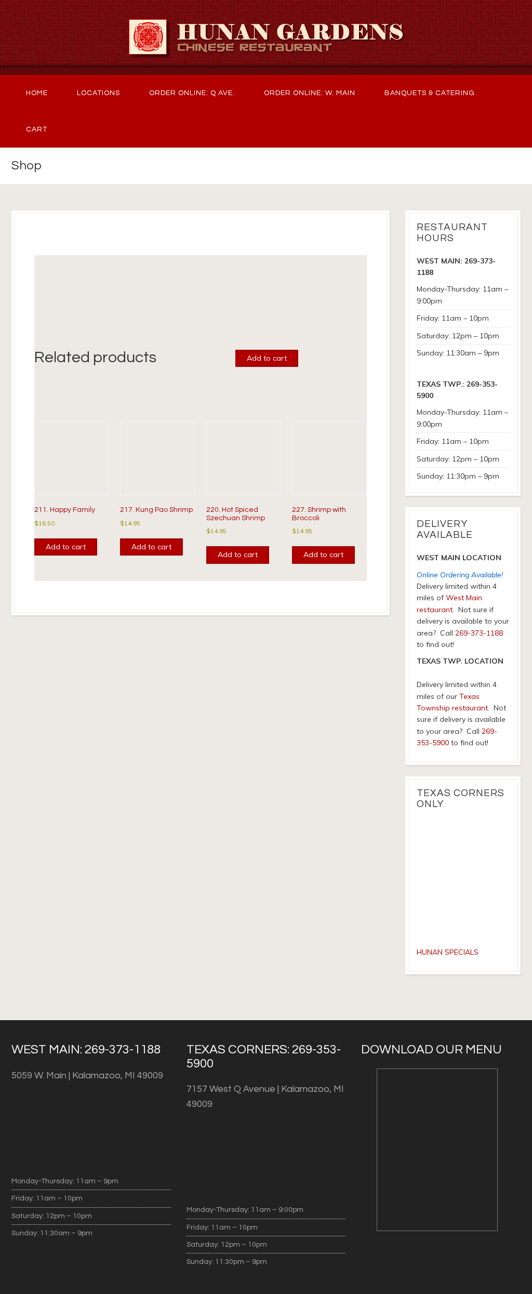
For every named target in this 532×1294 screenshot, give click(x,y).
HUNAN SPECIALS (447, 952)
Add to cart (267, 358)
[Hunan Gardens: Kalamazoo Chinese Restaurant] (266, 37)
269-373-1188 (479, 633)
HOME (37, 93)
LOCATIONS (98, 93)
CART (36, 129)
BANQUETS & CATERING (429, 93)
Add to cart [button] (66, 546)
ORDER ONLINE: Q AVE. (192, 93)
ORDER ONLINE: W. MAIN (309, 93)
